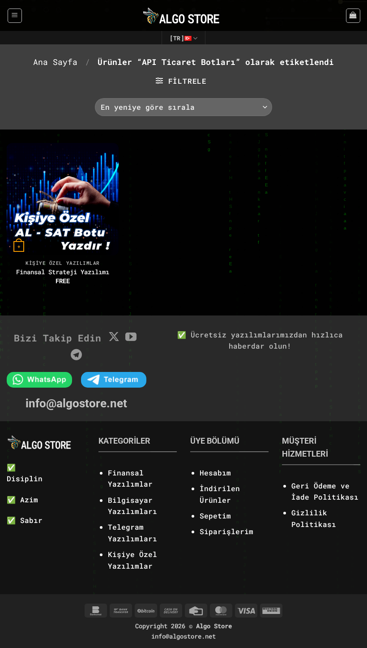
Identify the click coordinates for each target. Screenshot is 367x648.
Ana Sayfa (55, 61)
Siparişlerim (226, 531)
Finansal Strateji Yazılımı (62, 272)
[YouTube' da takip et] (131, 337)
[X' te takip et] (113, 337)
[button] (15, 16)
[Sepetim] (353, 16)
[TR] (177, 38)
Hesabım (215, 472)
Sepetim (215, 515)
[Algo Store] (184, 16)
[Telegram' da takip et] (76, 355)
